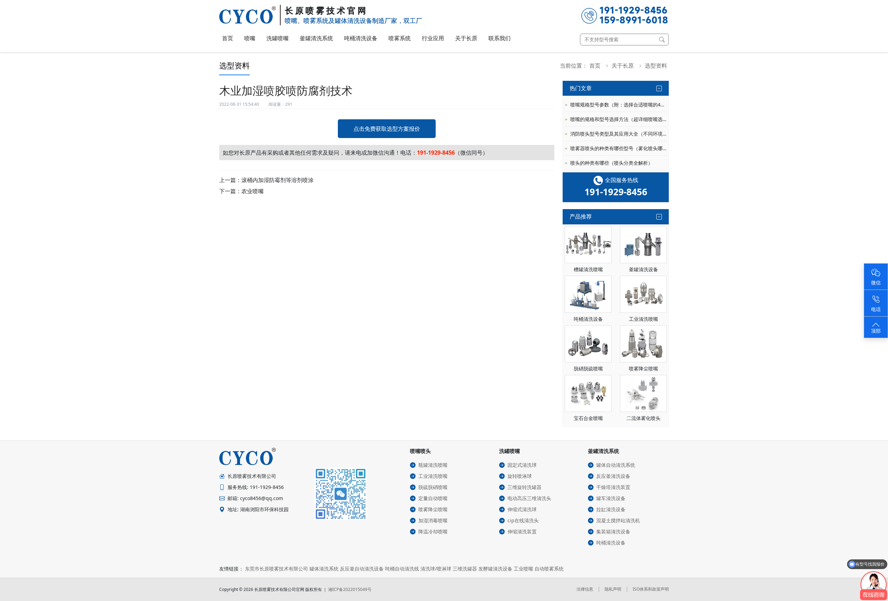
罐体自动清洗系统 (615, 465)
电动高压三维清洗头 (529, 498)
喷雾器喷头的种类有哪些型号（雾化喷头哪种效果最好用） (618, 148)
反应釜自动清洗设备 (362, 568)
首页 (227, 38)
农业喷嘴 (252, 191)
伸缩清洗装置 (522, 531)
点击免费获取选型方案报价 (386, 128)
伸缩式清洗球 (522, 509)
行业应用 (433, 38)
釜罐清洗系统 (316, 38)
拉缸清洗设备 (610, 509)
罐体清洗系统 (324, 568)
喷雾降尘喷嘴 (432, 509)
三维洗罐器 (465, 568)
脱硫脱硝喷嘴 (432, 487)
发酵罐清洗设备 (495, 568)
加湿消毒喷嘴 (432, 520)
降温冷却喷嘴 (432, 531)
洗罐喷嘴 (277, 38)
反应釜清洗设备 (613, 476)
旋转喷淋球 (519, 476)
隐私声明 (613, 589)
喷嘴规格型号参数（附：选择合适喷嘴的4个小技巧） (618, 104)
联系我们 (499, 38)
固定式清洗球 (522, 465)
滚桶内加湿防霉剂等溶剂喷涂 (277, 180)
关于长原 (466, 38)
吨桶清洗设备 (360, 38)
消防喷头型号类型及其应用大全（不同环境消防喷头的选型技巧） (618, 133)
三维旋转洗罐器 (524, 487)
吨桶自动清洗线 (402, 568)
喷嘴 (249, 38)
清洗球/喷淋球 (435, 568)
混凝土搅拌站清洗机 (618, 520)
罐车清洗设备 (610, 498)
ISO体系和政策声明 (651, 589)
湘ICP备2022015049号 (350, 589)
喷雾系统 (399, 38)
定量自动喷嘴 (432, 498)
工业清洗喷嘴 (432, 476)
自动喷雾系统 (549, 568)
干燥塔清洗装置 (613, 487)
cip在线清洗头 (523, 520)
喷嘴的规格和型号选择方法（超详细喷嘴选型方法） (618, 119)
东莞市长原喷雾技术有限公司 (276, 568)
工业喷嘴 (523, 568)
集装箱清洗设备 (613, 531)
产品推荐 (581, 216)
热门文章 (581, 88)
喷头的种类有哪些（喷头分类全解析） (611, 163)
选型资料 (656, 65)
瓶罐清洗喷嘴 (432, 465)
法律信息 (585, 589)
